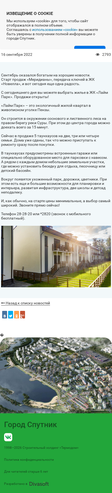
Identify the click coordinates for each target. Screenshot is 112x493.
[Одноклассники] (16, 314)
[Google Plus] (22, 314)
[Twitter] (10, 314)
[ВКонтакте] (4, 314)
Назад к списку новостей (27, 303)
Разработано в (15, 484)
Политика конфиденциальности (29, 460)
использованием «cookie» (55, 29)
